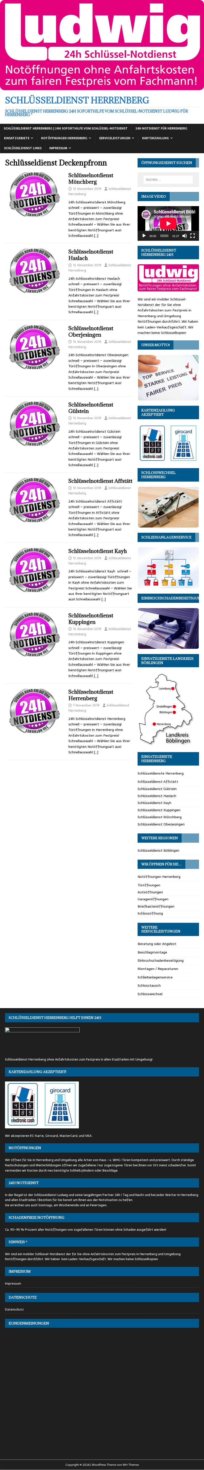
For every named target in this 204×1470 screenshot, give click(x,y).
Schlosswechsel (150, 994)
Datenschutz (14, 1309)
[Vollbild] (192, 235)
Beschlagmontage (152, 952)
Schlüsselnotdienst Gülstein (90, 407)
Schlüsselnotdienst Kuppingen (90, 618)
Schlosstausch (149, 985)
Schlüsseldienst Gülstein (157, 789)
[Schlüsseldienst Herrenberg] (102, 87)
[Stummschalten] (184, 235)
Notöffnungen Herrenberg (64, 138)
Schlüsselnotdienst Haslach (90, 255)
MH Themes (131, 1464)
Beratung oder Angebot (157, 943)
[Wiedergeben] (144, 235)
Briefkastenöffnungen (156, 906)
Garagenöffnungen (153, 899)
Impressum (58, 148)
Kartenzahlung (155, 138)
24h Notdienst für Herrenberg (161, 128)
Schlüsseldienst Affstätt (158, 781)
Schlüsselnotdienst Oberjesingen (90, 331)
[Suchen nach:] (168, 179)
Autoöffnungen (150, 892)
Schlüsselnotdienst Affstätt (100, 481)
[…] (96, 235)
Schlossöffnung (150, 913)
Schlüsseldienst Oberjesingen (161, 824)
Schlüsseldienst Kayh (154, 802)
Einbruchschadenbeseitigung (161, 960)
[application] (168, 223)
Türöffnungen (149, 885)
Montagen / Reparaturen (158, 968)
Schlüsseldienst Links (23, 148)
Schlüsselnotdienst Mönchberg (90, 178)
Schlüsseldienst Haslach (157, 796)
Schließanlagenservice (155, 977)
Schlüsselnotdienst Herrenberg (90, 695)
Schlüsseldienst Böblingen (158, 850)
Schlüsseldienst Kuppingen (159, 810)
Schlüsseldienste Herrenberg (161, 773)
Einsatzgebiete (16, 138)
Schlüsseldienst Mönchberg (160, 817)
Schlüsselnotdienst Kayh (97, 551)
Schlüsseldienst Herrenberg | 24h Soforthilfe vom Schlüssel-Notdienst (66, 128)
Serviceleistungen (114, 138)
